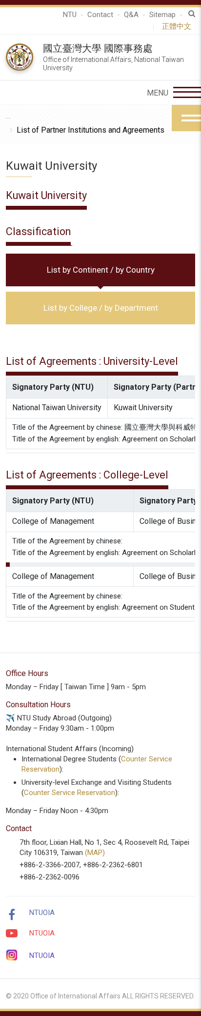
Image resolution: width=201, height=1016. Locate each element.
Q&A (131, 14)
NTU (70, 14)
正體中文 (178, 26)
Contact (100, 14)
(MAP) (95, 852)
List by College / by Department (100, 308)
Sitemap (162, 14)
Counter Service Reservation (69, 792)
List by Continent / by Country (101, 270)
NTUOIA (42, 912)
